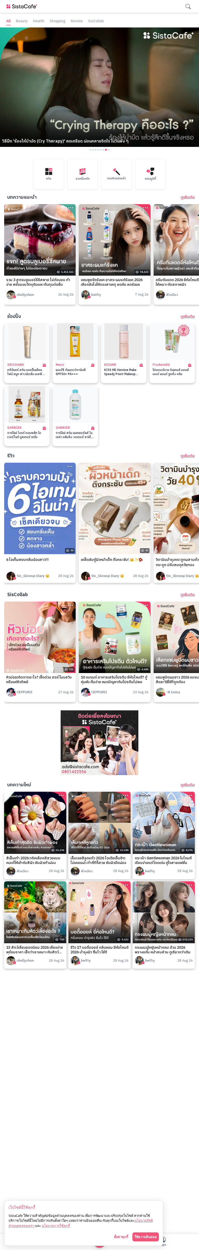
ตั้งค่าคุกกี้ (121, 1236)
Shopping (57, 21)
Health (38, 21)
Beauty (22, 21)
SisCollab (96, 21)
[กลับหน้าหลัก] (22, 6)
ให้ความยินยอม (145, 1236)
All (8, 21)
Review (77, 21)
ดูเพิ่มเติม (188, 197)
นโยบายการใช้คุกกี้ (56, 1225)
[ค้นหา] (188, 6)
